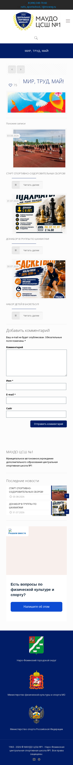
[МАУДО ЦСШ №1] (36, 21)
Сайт (9, 408)
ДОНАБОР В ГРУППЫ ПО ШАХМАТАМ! (27, 239)
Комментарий (14, 347)
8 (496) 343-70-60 (37, 2)
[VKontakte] (34, 759)
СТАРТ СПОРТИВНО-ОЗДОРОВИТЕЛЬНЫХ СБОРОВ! (35, 173)
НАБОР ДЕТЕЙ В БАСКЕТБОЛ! (22, 304)
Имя (9, 380)
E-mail (11, 394)
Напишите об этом (36, 606)
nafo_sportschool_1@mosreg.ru (38, 6)
